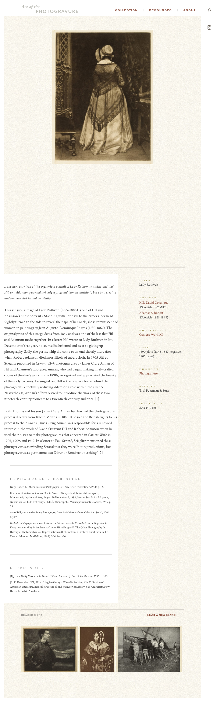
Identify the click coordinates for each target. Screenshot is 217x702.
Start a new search (162, 615)
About (189, 10)
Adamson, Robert (151, 313)
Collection (126, 10)
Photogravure (148, 373)
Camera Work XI (151, 334)
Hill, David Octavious (153, 302)
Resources (160, 10)
